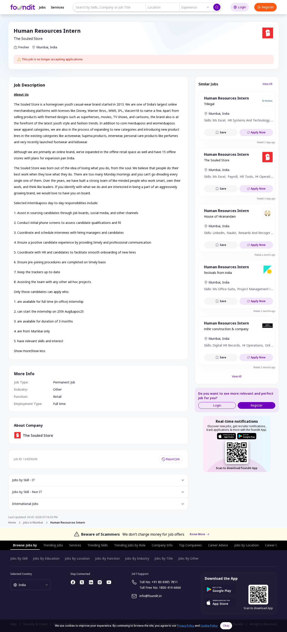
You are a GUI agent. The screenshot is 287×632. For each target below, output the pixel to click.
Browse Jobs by (25, 545)
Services (57, 7)
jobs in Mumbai (33, 522)
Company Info (162, 545)
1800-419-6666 (170, 587)
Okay (226, 626)
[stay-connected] (73, 582)
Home (12, 522)
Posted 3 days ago (266, 198)
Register (268, 7)
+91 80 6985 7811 (165, 582)
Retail (57, 396)
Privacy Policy (185, 626)
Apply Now (258, 132)
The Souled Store (28, 38)
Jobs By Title (163, 558)
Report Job (173, 459)
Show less (38, 351)
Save (223, 132)
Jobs (42, 7)
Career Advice (218, 545)
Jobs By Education (46, 558)
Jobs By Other (188, 558)
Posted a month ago (264, 254)
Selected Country (21, 574)
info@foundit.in (150, 596)
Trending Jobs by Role (130, 545)
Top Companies (190, 545)
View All (267, 84)
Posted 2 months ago (264, 311)
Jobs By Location (77, 558)
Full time (59, 404)
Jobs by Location (246, 545)
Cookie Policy (208, 626)
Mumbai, (42, 47)
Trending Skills (97, 545)
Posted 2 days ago (266, 142)
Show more (22, 351)
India (53, 47)
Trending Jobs (53, 545)
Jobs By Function (107, 558)
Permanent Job (64, 382)
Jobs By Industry (137, 558)
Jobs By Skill (19, 558)
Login (242, 7)
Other (57, 389)
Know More (197, 534)
